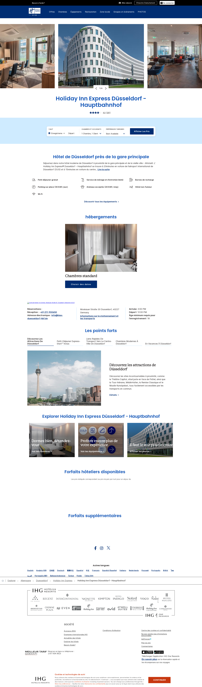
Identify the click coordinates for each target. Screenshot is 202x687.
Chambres (62, 12)
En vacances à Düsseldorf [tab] (158, 344)
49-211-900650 (49, 312)
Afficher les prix (142, 131)
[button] (167, 3)
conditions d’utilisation (82, 681)
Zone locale (105, 12)
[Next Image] (105, 88)
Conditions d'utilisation (112, 630)
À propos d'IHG (70, 631)
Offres (52, 12)
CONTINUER (159, 680)
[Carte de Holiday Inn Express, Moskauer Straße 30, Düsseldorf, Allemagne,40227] (51, 302)
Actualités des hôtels (72, 638)
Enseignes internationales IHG (76, 635)
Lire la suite (104, 169)
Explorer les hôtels (71, 642)
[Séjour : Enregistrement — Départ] (63, 133)
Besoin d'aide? (38, 3)
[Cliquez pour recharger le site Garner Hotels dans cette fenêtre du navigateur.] (100, 608)
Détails (113, 395)
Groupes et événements (124, 12)
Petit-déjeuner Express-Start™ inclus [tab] (68, 342)
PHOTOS (142, 12)
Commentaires (147, 646)
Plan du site (146, 643)
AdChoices (145, 639)
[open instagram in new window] (100, 548)
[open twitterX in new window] (107, 548)
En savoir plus (149, 659)
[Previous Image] (96, 88)
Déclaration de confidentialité (95, 684)
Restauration (90, 12)
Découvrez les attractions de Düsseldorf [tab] (35, 341)
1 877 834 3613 (54, 654)
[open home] (4, 580)
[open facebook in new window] (94, 548)
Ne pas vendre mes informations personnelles (154, 635)
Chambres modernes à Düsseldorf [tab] (127, 342)
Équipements (75, 12)
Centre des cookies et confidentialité (156, 630)
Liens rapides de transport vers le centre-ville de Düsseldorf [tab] (99, 341)
